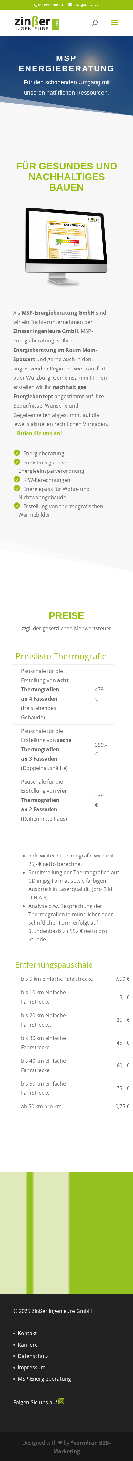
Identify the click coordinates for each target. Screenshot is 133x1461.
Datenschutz (33, 1356)
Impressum (32, 1367)
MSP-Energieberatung (44, 1378)
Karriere (28, 1344)
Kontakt (27, 1333)
